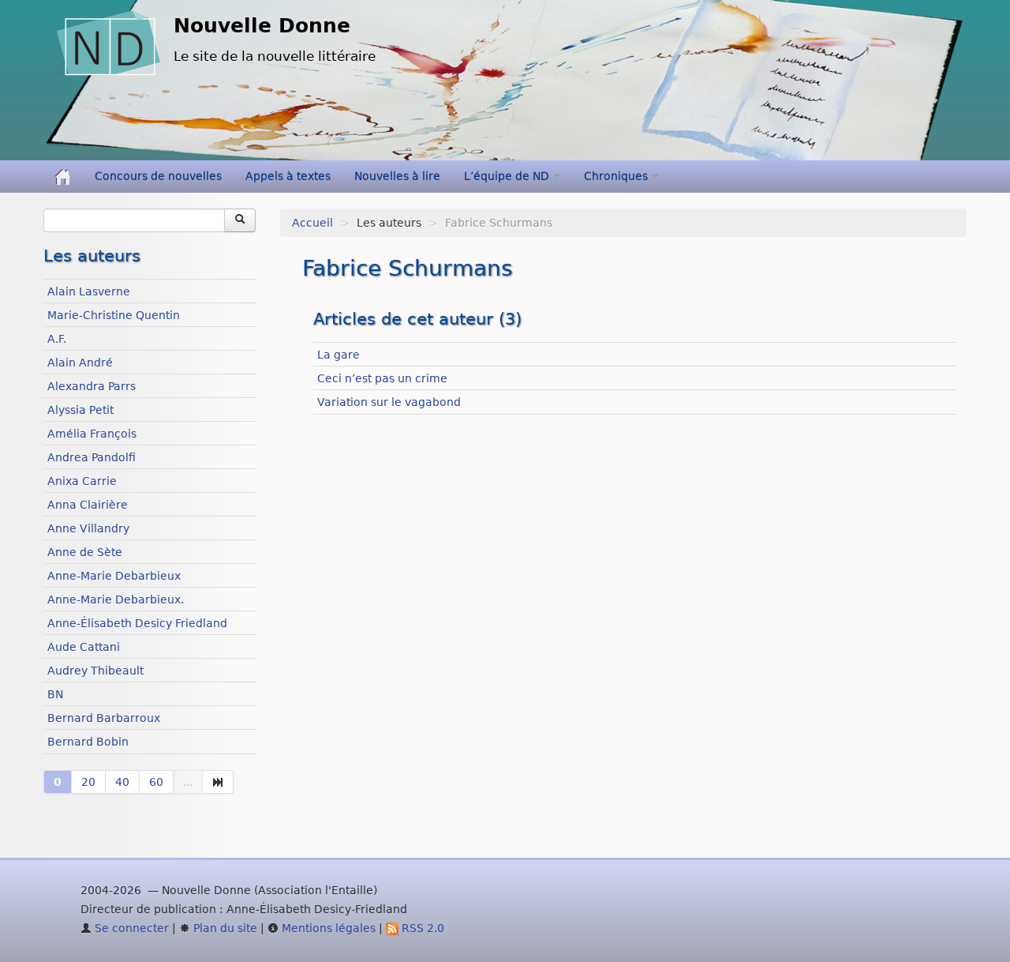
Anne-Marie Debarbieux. (115, 599)
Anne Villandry (88, 528)
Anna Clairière (87, 504)
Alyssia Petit (80, 410)
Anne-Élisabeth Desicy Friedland (137, 623)
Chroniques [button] (617, 176)
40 (122, 782)
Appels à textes (288, 176)
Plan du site (223, 928)
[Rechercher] (240, 220)
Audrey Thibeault (95, 670)
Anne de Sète (84, 552)
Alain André (80, 362)
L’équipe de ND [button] (508, 176)
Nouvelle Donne (262, 25)
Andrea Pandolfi (91, 457)
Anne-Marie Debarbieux (114, 575)
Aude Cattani (83, 647)
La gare (338, 354)
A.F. (56, 339)
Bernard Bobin (88, 741)
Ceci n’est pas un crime (382, 378)
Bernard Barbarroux (103, 718)
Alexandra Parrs (91, 386)
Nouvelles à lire (397, 176)
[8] (218, 782)
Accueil (312, 222)
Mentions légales (327, 928)
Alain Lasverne (88, 291)
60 (156, 782)
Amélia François (92, 433)
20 (88, 782)
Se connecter (130, 928)
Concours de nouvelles (158, 176)
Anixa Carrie (82, 481)
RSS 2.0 (421, 928)
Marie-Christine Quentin (113, 315)
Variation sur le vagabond (389, 402)
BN (55, 694)
